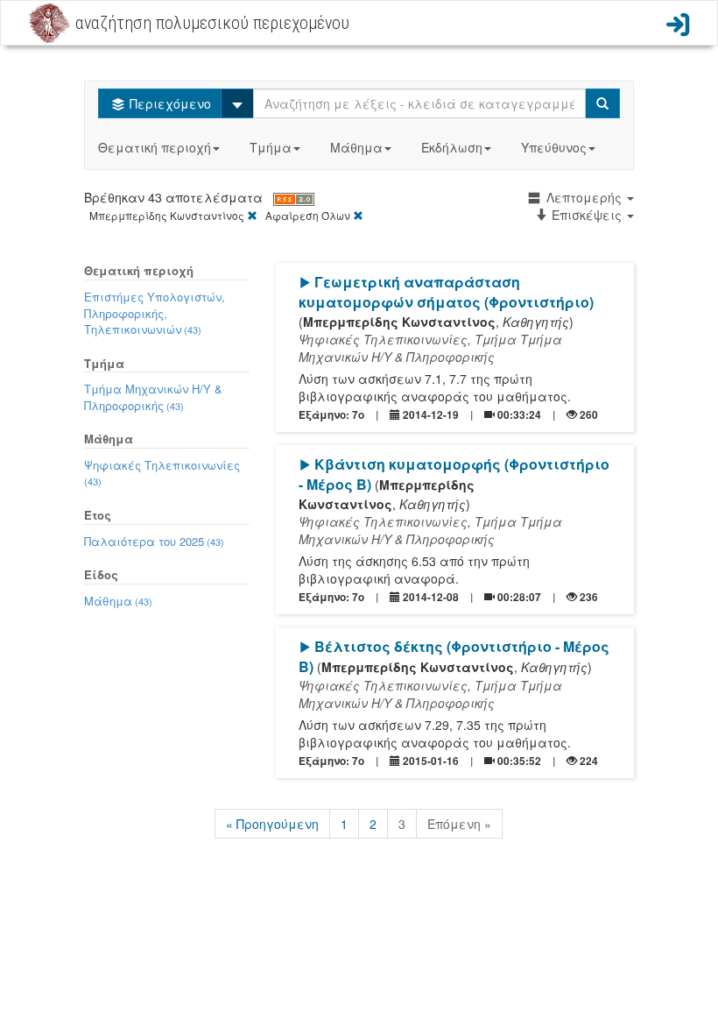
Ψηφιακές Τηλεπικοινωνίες (162, 473)
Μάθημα (356, 147)
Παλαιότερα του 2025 (154, 541)
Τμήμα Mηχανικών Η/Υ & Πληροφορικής (153, 397)
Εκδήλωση (451, 147)
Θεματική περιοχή (154, 147)
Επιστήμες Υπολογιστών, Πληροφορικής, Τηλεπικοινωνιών (154, 312)
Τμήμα (271, 147)
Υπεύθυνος (554, 147)
